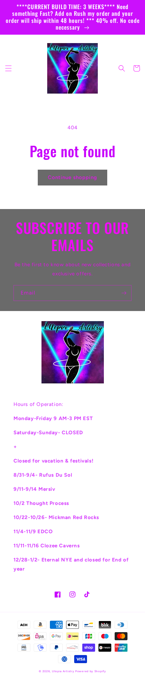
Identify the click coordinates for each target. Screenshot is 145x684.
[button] (8, 68)
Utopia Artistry (63, 671)
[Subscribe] (123, 293)
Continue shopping (72, 177)
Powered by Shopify (90, 671)
